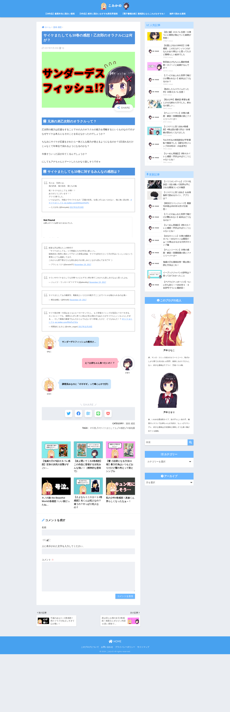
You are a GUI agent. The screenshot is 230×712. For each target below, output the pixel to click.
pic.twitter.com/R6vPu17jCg (66, 322)
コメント (48, 559)
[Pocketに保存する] (108, 413)
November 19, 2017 (82, 265)
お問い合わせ (107, 647)
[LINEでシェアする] (98, 413)
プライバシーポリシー (125, 647)
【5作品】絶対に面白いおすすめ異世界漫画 (98, 13)
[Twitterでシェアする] (68, 413)
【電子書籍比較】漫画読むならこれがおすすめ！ (144, 13)
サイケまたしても (108, 428)
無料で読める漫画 (178, 13)
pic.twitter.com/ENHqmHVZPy (76, 203)
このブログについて (90, 647)
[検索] (191, 442)
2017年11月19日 (77, 207)
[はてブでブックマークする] (88, 413)
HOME (117, 641)
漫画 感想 (130, 423)
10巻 (94, 428)
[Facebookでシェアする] (78, 413)
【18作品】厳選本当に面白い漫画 (60, 13)
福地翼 (132, 428)
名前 (44, 527)
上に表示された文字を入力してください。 (63, 546)
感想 (123, 428)
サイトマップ (143, 647)
